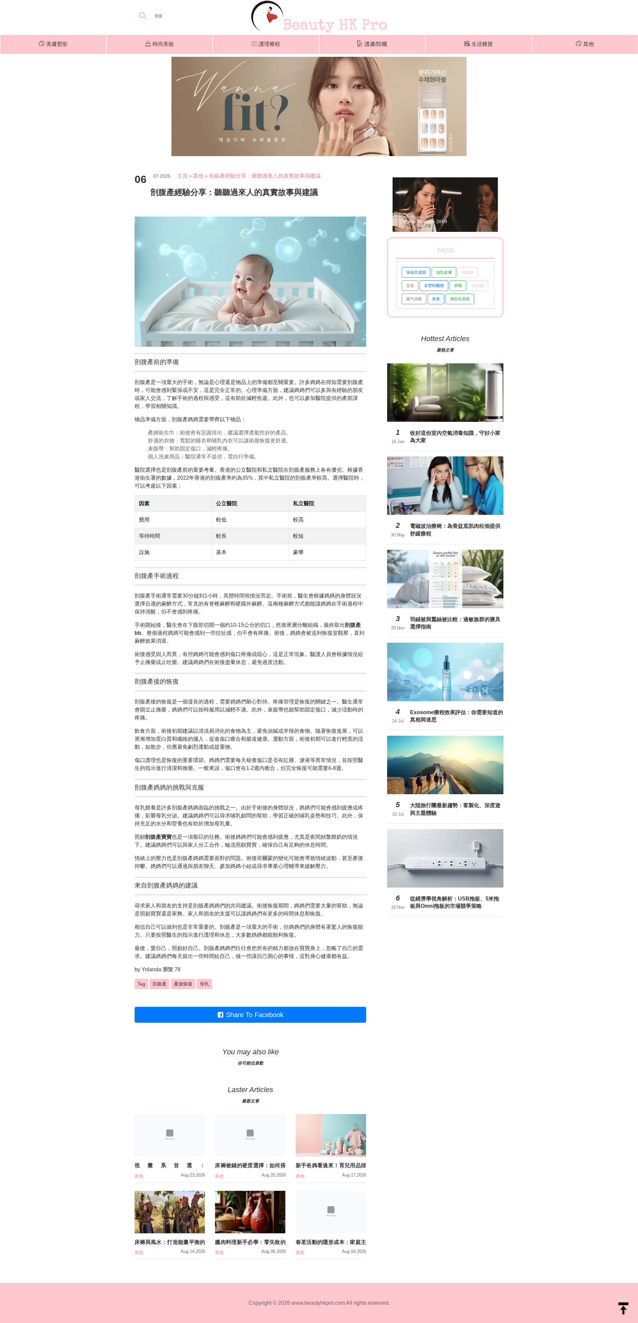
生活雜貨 (482, 44)
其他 (588, 44)
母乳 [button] (204, 984)
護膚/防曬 (376, 44)
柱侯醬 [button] (478, 285)
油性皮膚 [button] (444, 272)
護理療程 (269, 44)
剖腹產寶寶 (158, 837)
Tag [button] (141, 984)
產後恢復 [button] (183, 984)
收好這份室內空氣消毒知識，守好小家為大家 (455, 436)
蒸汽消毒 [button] (414, 299)
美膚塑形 (56, 44)
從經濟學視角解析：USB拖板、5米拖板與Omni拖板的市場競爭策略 (454, 902)
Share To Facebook (254, 1014)
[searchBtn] (143, 16)
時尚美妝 (163, 44)
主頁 (182, 176)
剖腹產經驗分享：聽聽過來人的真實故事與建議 (265, 176)
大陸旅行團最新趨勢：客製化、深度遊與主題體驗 (455, 809)
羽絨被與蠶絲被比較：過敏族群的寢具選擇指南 (455, 622)
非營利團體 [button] (434, 285)
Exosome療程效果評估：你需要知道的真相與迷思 (456, 715)
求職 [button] (458, 285)
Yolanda (151, 969)
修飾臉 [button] (468, 272)
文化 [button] (410, 285)
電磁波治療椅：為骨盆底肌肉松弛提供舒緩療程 (455, 529)
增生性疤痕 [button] (460, 299)
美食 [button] (436, 299)
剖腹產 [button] (159, 984)
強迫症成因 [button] (416, 272)
